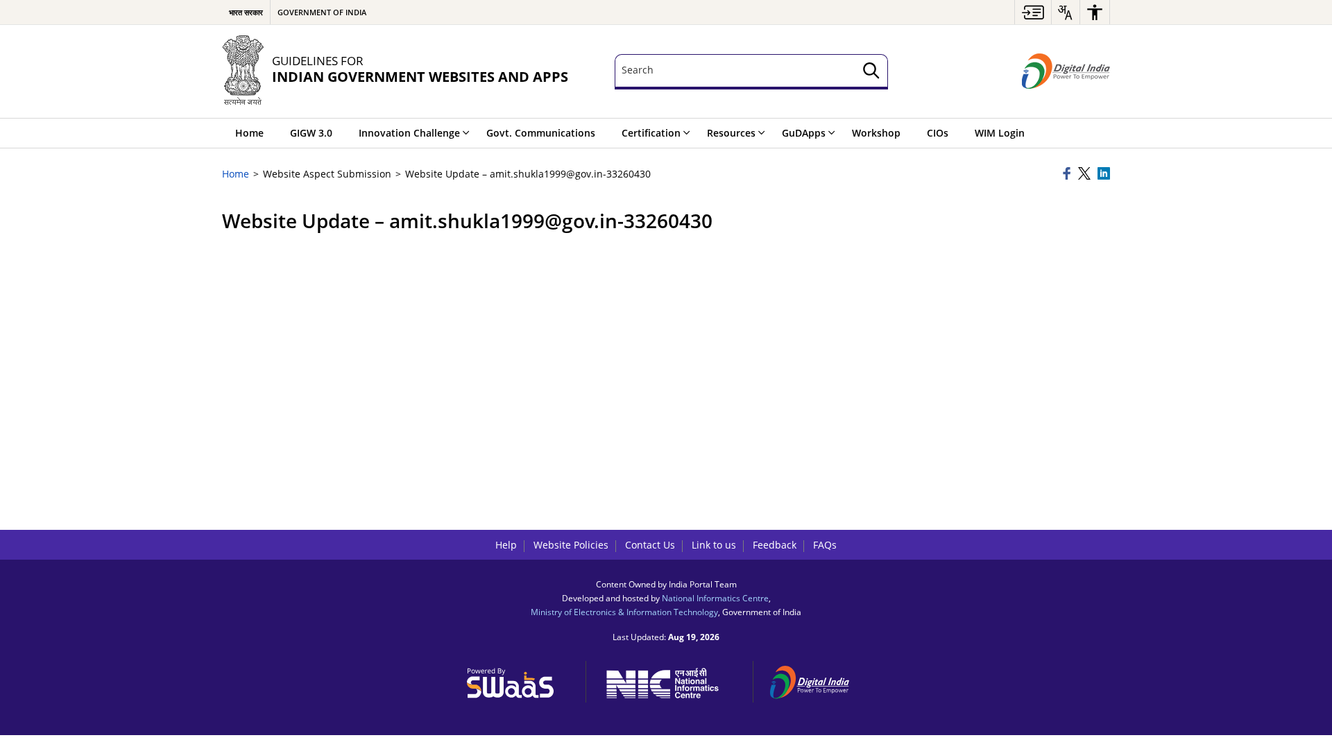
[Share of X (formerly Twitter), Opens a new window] (1085, 174)
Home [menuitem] (249, 132)
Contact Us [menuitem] (650, 544)
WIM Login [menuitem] (1000, 132)
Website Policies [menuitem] (570, 544)
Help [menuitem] (506, 544)
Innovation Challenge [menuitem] (409, 132)
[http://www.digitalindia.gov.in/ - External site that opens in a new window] (818, 680)
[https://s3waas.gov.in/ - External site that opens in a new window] (518, 679)
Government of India (322, 12)
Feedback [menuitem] (774, 544)
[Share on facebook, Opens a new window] (1068, 174)
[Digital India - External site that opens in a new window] (1066, 71)
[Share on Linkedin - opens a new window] (1104, 174)
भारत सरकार (246, 12)
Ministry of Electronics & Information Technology (624, 611)
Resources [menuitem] (731, 132)
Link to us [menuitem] (714, 544)
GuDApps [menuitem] (804, 132)
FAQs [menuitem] (825, 544)
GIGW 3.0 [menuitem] (311, 132)
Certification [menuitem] (651, 132)
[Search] (871, 71)
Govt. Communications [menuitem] (540, 132)
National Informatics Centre (715, 597)
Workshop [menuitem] (876, 132)
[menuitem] (1033, 12)
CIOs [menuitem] (937, 132)
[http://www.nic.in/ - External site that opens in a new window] (670, 680)
